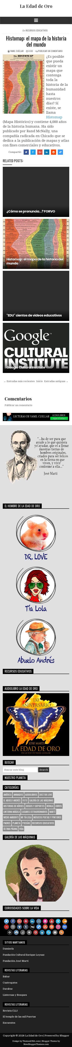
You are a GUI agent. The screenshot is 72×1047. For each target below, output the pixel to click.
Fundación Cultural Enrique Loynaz (23, 954)
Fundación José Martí (15, 961)
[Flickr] (45, 921)
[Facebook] (13, 921)
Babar (6, 976)
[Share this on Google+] (39, 152)
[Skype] (48, 932)
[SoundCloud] (64, 921)
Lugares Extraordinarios (34, 812)
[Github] (13, 926)
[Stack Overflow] (22, 932)
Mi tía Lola (26, 817)
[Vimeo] (58, 921)
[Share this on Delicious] (60, 152)
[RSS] (61, 932)
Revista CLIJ (10, 1010)
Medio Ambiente (11, 817)
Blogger (64, 1035)
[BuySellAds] (35, 932)
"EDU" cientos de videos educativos (34, 315)
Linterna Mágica (12, 812)
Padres (7, 823)
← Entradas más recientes (19, 381)
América (7, 794)
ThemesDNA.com (31, 1041)
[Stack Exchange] (29, 932)
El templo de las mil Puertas (19, 1016)
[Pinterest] (25, 921)
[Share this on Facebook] (33, 152)
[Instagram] (38, 921)
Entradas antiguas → (56, 381)
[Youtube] (51, 921)
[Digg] (32, 926)
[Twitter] (6, 921)
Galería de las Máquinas (41, 800)
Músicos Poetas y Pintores (47, 817)
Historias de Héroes (14, 806)
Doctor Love (45, 794)
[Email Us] (55, 932)
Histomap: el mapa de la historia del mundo (36, 41)
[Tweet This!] (26, 152)
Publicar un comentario (50, 51)
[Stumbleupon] (45, 926)
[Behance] (64, 926)
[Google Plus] (19, 921)
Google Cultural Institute (25, 367)
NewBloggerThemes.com (36, 1044)
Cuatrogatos (10, 982)
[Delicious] (38, 926)
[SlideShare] (42, 932)
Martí (52, 812)
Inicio (39, 381)
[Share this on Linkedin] (46, 152)
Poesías (26, 823)
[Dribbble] (58, 926)
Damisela (8, 948)
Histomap (54, 117)
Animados (18, 794)
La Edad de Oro (36, 6)
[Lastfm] (6, 926)
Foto (25, 800)
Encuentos (9, 1022)
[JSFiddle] (16, 932)
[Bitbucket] (19, 926)
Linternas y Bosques (15, 995)
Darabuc (8, 988)
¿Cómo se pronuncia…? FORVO (30, 211)
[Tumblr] (25, 926)
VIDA (21, 829)
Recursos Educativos (37, 30)
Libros (58, 806)
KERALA (50, 806)
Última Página (10, 829)
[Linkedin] (32, 921)
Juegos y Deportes (35, 806)
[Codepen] (9, 932)
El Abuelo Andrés (12, 800)
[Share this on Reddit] (53, 152)
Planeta (16, 823)
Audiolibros (31, 794)
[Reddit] (51, 926)
